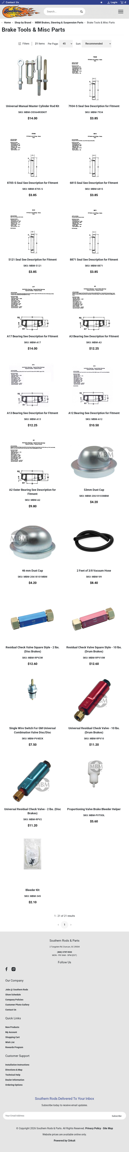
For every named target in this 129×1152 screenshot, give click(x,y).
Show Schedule (13, 994)
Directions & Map (13, 1070)
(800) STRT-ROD (64, 952)
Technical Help (12, 1075)
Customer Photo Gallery (17, 1004)
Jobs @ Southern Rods (16, 989)
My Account (11, 1032)
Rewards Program (14, 1047)
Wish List (9, 1042)
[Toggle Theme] (102, 2)
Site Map (108, 1128)
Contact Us (10, 1009)
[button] (10, 2)
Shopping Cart (12, 1037)
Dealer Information (14, 1080)
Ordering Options (13, 1085)
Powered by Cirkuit (64, 1140)
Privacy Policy (93, 1128)
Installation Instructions (17, 1064)
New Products (12, 1027)
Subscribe (116, 1116)
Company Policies (14, 999)
